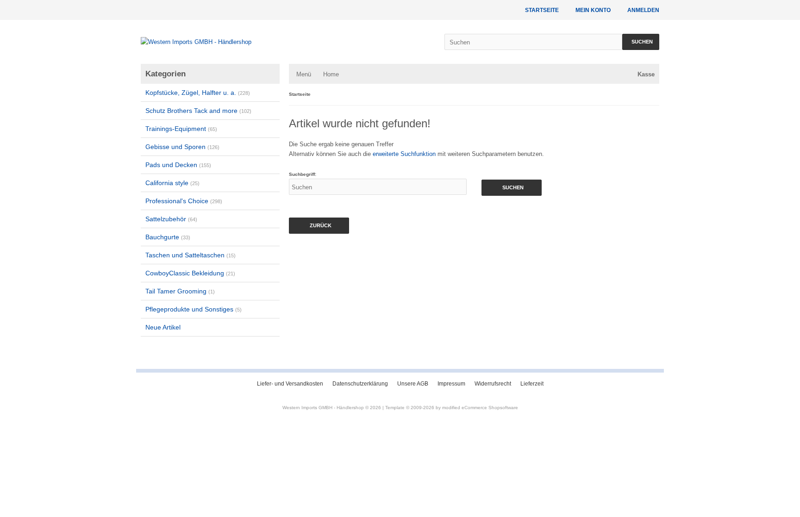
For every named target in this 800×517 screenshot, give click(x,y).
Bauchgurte (167, 237)
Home (331, 74)
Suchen (641, 41)
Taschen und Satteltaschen (190, 255)
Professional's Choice (183, 201)
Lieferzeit (532, 383)
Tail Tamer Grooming (180, 291)
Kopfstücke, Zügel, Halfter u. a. (197, 92)
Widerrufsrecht (493, 383)
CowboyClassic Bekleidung (190, 273)
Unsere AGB (412, 383)
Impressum (451, 383)
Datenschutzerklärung (360, 383)
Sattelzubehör (171, 219)
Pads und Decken (178, 164)
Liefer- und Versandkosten (290, 383)
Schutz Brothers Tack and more (198, 110)
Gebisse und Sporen (182, 146)
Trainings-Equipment (181, 128)
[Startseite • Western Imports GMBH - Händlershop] (283, 42)
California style (172, 183)
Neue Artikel (163, 327)
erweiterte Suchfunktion (404, 153)
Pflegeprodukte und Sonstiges (193, 309)
